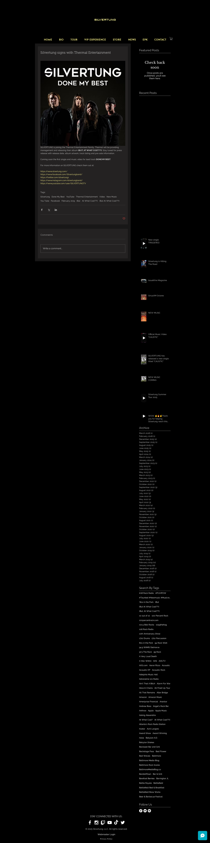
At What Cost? (146, 720)
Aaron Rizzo (154, 665)
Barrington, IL (162, 778)
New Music (112, 197)
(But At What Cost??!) (109, 201)
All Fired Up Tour (162, 688)
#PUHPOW (160, 593)
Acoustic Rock (158, 670)
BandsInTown (145, 774)
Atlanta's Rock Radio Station (152, 724)
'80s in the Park (146, 602)
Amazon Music (155, 697)
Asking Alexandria (147, 715)
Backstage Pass (146, 751)
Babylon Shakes (146, 742)
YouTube (70, 197)
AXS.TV (162, 661)
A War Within (145, 661)
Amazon (143, 697)
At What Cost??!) (90, 201)
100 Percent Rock (160, 616)
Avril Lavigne (153, 729)
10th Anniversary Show (149, 634)
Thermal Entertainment (87, 197)
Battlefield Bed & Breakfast (151, 787)
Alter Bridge (162, 692)
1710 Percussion (159, 638)
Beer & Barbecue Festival (151, 796)
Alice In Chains (146, 688)
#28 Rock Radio (146, 593)
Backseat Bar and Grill (149, 747)
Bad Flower (161, 751)
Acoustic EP (144, 670)
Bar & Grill (157, 774)
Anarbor (163, 701)
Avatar (142, 729)
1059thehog (161, 625)
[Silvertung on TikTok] (116, 822)
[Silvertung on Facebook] (90, 822)
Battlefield (158, 783)
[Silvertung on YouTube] (109, 822)
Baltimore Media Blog (149, 760)
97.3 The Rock (145, 652)
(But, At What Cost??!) (149, 611)
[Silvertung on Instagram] (96, 822)
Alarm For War (163, 683)
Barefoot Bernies (147, 778)
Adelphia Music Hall (148, 674)
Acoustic (166, 665)
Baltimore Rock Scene (149, 765)
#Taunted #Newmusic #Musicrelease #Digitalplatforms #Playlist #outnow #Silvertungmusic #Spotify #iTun (155, 597)
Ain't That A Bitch (147, 683)
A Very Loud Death (148, 656)
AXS (155, 661)
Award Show (145, 733)
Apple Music (161, 710)
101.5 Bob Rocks (146, 625)
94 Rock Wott (161, 643)
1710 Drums (144, 638)
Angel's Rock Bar (161, 706)
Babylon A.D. (152, 738)
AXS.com (143, 665)
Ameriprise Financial (148, 701)
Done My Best (58, 197)
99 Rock (157, 652)
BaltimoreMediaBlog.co (150, 769)
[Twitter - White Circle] (145, 810)
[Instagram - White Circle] (149, 810)
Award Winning (160, 733)
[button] (171, 38)
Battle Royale (145, 783)
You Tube (44, 201)
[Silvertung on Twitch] (103, 822)
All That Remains (147, 692)
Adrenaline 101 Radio (149, 679)
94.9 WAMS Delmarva (149, 647)
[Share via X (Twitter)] (48, 209)
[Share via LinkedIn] (55, 209)
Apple (151, 710)
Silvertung (45, 197)
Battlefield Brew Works (149, 792)
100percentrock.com (148, 620)
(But (78, 201)
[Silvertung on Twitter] (122, 822)
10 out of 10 (144, 616)
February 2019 (68, 201)
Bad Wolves (144, 756)
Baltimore (156, 756)
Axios (141, 738)
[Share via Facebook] (41, 209)
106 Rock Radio (146, 629)
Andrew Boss (145, 706)
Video (102, 197)
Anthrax (142, 710)
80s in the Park (146, 643)
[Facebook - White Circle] (140, 810)
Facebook (55, 201)
